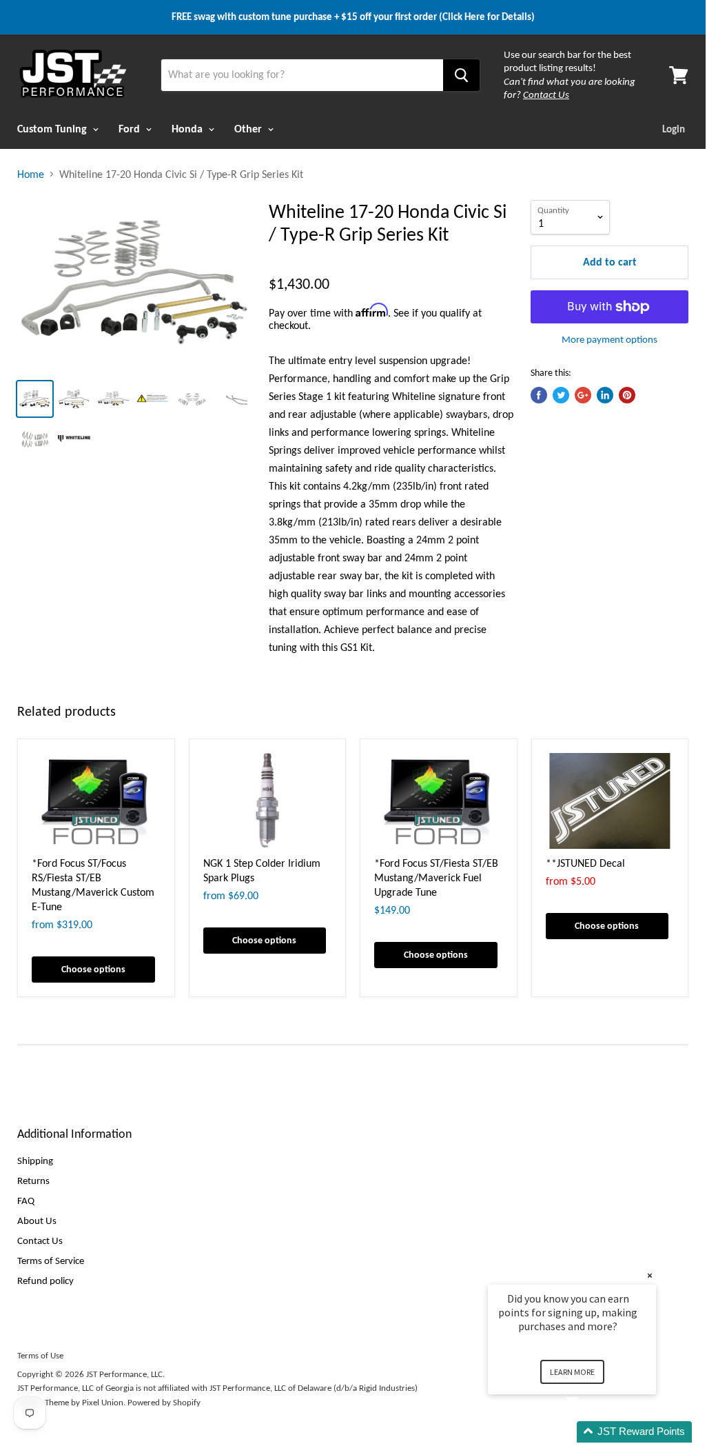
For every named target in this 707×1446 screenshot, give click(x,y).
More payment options (609, 339)
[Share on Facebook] (539, 395)
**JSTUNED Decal (585, 863)
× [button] (650, 1275)
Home (30, 174)
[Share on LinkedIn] (605, 395)
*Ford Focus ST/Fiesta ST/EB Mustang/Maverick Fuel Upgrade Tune (436, 877)
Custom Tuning (53, 128)
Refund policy (45, 1280)
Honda (188, 128)
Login (673, 129)
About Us (37, 1220)
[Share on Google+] (583, 395)
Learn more (572, 1372)
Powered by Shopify (164, 1402)
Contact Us (40, 1240)
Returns (33, 1180)
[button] (588, 1432)
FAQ (25, 1200)
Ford (131, 128)
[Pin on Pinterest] (627, 395)
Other (249, 128)
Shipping (35, 1160)
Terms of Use (40, 1355)
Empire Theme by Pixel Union (70, 1402)
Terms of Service (50, 1260)
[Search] (461, 75)
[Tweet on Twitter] (561, 395)
